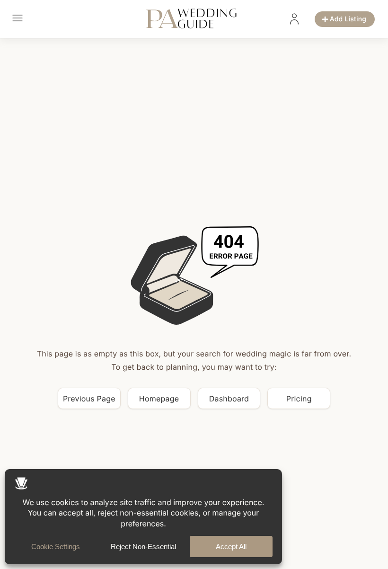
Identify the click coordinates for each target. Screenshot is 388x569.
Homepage (159, 398)
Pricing (299, 398)
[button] (17, 19)
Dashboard (229, 398)
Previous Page (89, 398)
